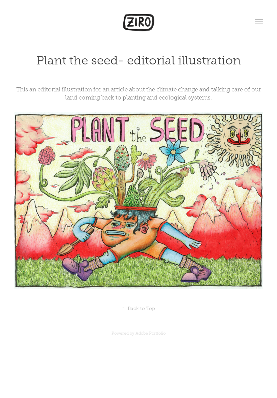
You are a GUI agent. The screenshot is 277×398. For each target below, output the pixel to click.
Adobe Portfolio (150, 333)
